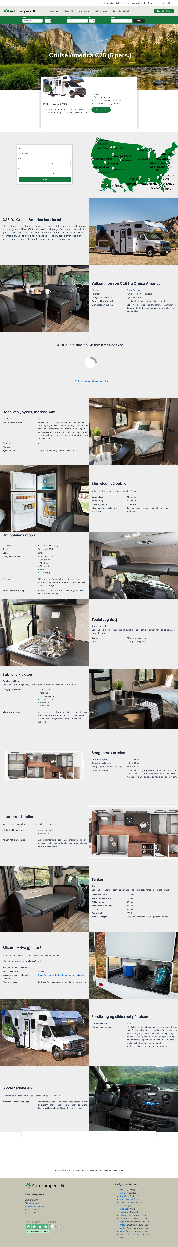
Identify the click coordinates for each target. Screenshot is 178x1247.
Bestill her (101, 109)
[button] (171, 3)
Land (24, 18)
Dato (69, 18)
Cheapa (122, 1225)
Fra (46, 18)
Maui (121, 1215)
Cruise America (133, 290)
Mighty (122, 1221)
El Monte (123, 1205)
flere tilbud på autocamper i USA (93, 381)
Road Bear (124, 1209)
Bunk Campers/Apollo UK (131, 1234)
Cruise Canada (126, 1202)
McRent (122, 1189)
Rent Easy (123, 1193)
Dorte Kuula (68, 1170)
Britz (121, 1218)
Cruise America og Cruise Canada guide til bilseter (61, 975)
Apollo (122, 1228)
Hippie (122, 1231)
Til (90, 18)
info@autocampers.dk (35, 1206)
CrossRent (124, 1196)
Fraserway (124, 1212)
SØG (139, 21)
